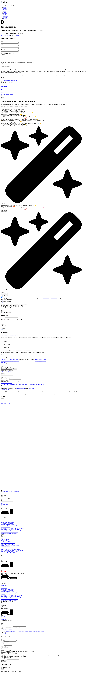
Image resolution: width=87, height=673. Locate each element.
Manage (9, 571)
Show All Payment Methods (6, 370)
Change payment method (6, 505)
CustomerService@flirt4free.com (11, 80)
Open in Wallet (4, 362)
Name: (2, 41)
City (1, 639)
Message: (3, 54)
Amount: (10, 359)
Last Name (3, 636)
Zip (1, 643)
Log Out (2, 3)
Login (11, 35)
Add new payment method (6, 371)
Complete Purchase (5, 389)
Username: (3, 46)
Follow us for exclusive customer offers (10, 491)
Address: (10, 361)
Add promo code (4, 504)
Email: (2, 44)
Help (2, 507)
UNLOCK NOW (17, 35)
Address (2, 637)
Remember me (5, 325)
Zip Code (3, 620)
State (2, 642)
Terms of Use (46, 298)
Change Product (4, 585)
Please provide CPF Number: (7, 627)
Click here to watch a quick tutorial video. (9, 653)
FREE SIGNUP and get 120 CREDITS (9, 335)
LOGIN (2, 300)
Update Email (3, 658)
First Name (3, 635)
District (2, 640)
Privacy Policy (54, 298)
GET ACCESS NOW (5, 35)
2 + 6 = (2, 63)
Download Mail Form (5, 403)
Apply (2, 503)
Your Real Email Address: (6, 657)
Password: (3, 49)
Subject (2, 52)
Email (2, 646)
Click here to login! (18, 671)
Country (2, 644)
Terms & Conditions (20, 388)
